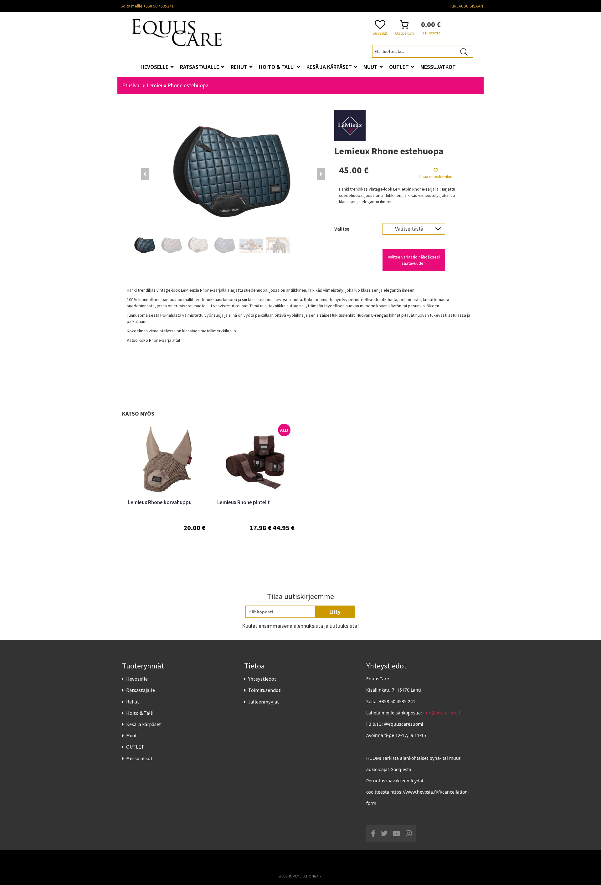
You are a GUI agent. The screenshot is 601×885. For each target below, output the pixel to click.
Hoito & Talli (139, 713)
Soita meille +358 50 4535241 (147, 6)
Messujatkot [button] (438, 66)
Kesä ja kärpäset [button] (329, 66)
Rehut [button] (240, 66)
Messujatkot (139, 758)
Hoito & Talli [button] (277, 66)
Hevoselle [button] (155, 66)
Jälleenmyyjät (263, 701)
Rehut (132, 701)
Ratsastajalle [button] (200, 66)
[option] (166, 493)
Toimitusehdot (264, 690)
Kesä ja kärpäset (143, 724)
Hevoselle (137, 679)
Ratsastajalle (140, 690)
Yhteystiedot (262, 679)
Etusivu (130, 85)
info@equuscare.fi (442, 713)
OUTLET (135, 747)
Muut (131, 735)
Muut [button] (371, 66)
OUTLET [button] (399, 66)
